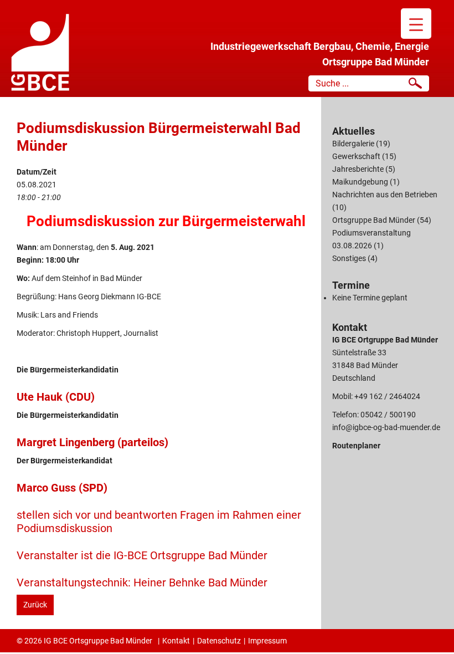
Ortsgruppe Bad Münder (373, 220)
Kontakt (176, 640)
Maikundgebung (360, 181)
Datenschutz (219, 640)
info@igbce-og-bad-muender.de (386, 427)
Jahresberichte (358, 169)
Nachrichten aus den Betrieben (384, 194)
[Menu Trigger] (416, 23)
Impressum (267, 640)
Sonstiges (349, 258)
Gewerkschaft (356, 156)
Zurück (35, 604)
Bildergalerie (353, 143)
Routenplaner (356, 445)
